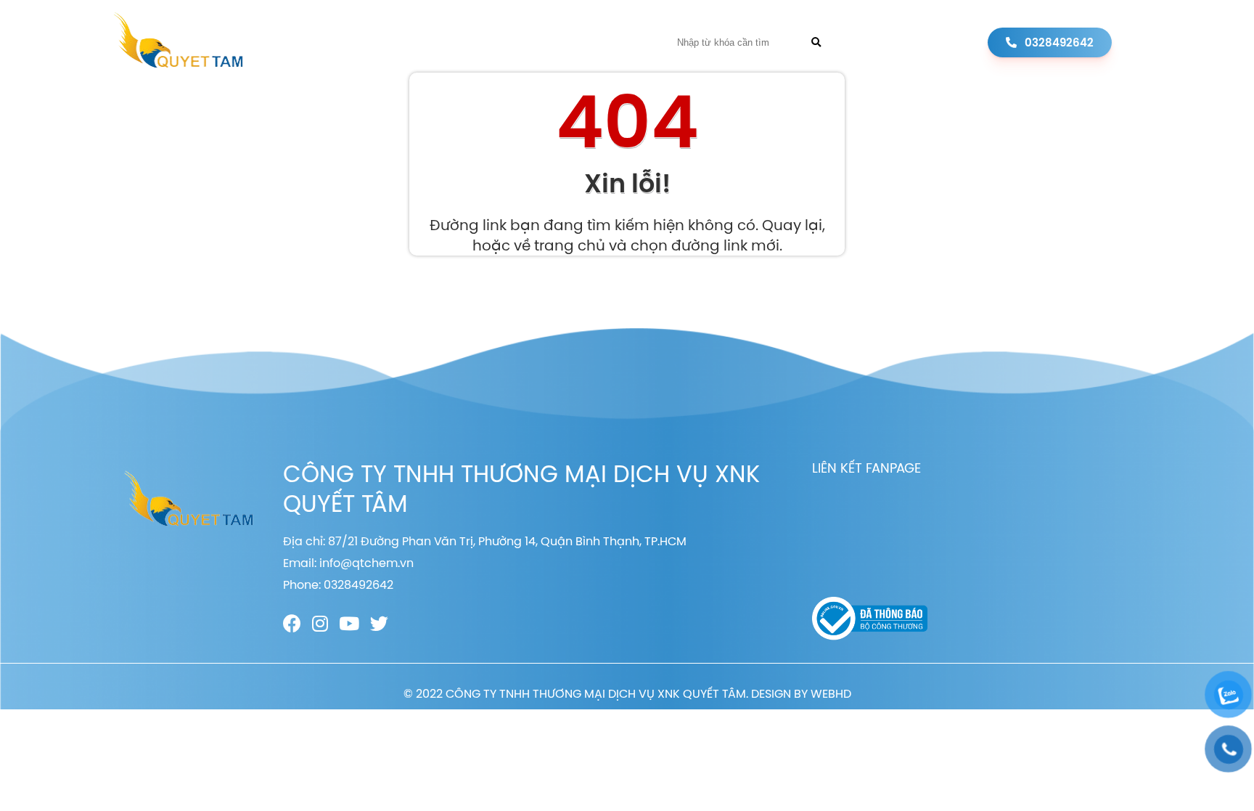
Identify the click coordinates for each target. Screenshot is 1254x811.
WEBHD (831, 693)
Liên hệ (618, 42)
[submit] (816, 42)
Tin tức (559, 42)
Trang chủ (336, 42)
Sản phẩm (491, 42)
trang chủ (569, 245)
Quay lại (792, 225)
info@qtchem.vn (366, 563)
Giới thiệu (416, 42)
